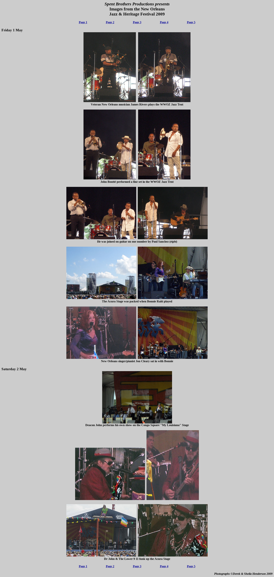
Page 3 (137, 22)
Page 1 (83, 22)
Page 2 (110, 22)
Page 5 (191, 22)
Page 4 (164, 22)
